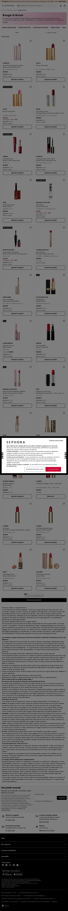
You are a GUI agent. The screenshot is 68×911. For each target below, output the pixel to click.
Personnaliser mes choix (34, 469)
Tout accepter (53, 469)
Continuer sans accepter (56, 440)
